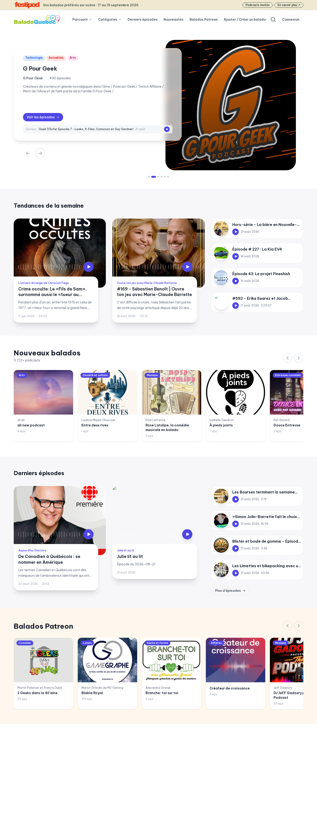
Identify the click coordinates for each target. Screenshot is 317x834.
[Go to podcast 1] (149, 177)
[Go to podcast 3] (157, 177)
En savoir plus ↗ (289, 5)
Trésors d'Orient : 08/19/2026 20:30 (65, 129)
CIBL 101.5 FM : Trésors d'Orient (66, 68)
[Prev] (28, 153)
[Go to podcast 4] (161, 177)
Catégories (107, 19)
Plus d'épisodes (228, 591)
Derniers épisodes (143, 19)
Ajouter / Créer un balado (245, 19)
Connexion (290, 19)
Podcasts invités (258, 5)
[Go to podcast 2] (152, 177)
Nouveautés (174, 19)
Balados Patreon (204, 19)
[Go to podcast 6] (168, 177)
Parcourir (80, 19)
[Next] (40, 153)
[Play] (167, 129)
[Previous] (287, 358)
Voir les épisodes (41, 117)
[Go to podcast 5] (165, 177)
